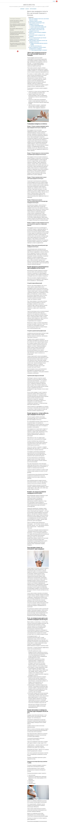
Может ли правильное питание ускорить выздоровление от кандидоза (37, 48)
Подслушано (33, 8)
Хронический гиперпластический (37, 28)
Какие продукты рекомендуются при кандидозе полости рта (36, 23)
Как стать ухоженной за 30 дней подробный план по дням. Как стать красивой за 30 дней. (17, 33)
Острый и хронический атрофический (38, 26)
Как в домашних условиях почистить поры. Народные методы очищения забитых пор (17, 25)
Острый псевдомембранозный (36, 25)
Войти (54, 1)
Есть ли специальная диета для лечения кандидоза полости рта (37, 38)
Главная (22, 8)
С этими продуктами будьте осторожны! (38, 50)
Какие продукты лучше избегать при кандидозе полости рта (36, 30)
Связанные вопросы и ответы (35, 21)
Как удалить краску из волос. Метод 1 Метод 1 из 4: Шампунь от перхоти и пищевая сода (17, 44)
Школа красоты (29, 5)
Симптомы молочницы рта (36, 46)
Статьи (27, 8)
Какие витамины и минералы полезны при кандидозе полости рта (38, 41)
